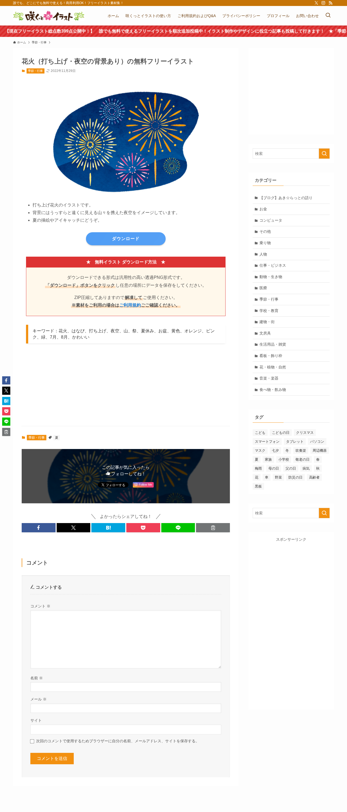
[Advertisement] (130, 388)
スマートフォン (267, 442)
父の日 (290, 468)
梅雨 (258, 468)
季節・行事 (35, 70)
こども (260, 433)
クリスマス (305, 433)
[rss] (330, 3)
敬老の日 (302, 459)
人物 (263, 254)
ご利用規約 (130, 305)
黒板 (258, 486)
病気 (306, 468)
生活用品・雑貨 (272, 344)
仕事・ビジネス (272, 265)
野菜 (278, 477)
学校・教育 (268, 310)
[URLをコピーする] (213, 527)
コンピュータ (270, 220)
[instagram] (323, 3)
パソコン (317, 442)
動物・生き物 (270, 277)
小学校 (283, 459)
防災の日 (295, 477)
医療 (263, 288)
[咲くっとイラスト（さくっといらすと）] (49, 15)
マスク (260, 450)
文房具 (265, 333)
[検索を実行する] (324, 153)
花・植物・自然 (272, 367)
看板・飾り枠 (270, 356)
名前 (36, 678)
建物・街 (267, 322)
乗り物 (265, 243)
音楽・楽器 (268, 378)
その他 (265, 231)
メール (38, 699)
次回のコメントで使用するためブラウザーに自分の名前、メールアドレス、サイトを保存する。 (117, 741)
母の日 (273, 468)
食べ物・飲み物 (272, 389)
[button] (39, 527)
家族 (268, 459)
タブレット (295, 442)
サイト (36, 720)
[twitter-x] (316, 3)
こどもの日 (281, 433)
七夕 (275, 450)
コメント (40, 606)
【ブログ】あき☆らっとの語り (286, 198)
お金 (263, 209)
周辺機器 (320, 450)
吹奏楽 (300, 450)
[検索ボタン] (328, 16)
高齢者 (314, 477)
